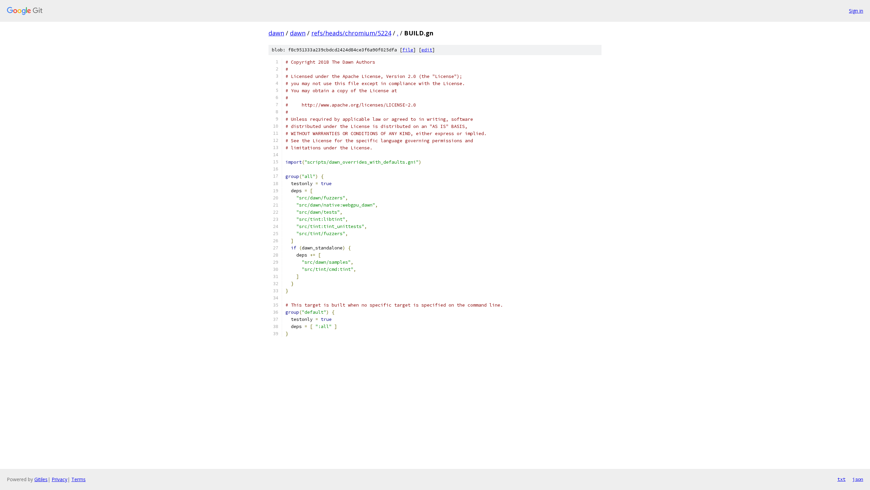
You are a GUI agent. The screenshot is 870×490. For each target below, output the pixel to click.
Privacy (59, 479)
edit (426, 50)
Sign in (856, 10)
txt (841, 479)
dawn (276, 33)
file (407, 50)
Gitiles (41, 479)
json (857, 479)
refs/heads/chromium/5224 (351, 33)
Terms (78, 479)
